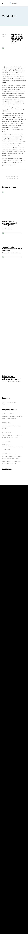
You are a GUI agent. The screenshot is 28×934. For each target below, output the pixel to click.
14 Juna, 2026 (5, 252)
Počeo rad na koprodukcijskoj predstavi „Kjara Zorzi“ (11, 378)
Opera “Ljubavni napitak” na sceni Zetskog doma (9, 223)
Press (4, 504)
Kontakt (5, 783)
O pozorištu (6, 636)
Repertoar (6, 500)
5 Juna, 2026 (6, 453)
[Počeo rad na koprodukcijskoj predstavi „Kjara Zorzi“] (12, 315)
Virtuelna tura (7, 776)
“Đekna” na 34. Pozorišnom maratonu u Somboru (12, 249)
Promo (4, 507)
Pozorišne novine (8, 502)
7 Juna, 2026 (5, 381)
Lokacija (5, 781)
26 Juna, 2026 (6, 422)
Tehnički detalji (8, 643)
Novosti (13, 43)
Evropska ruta (7, 778)
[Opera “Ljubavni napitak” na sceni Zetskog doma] (12, 205)
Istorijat (5, 638)
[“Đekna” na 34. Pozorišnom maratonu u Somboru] (12, 238)
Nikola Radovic (8, 229)
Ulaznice (5, 774)
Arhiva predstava (8, 640)
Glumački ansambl (8, 645)
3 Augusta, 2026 (6, 227)
